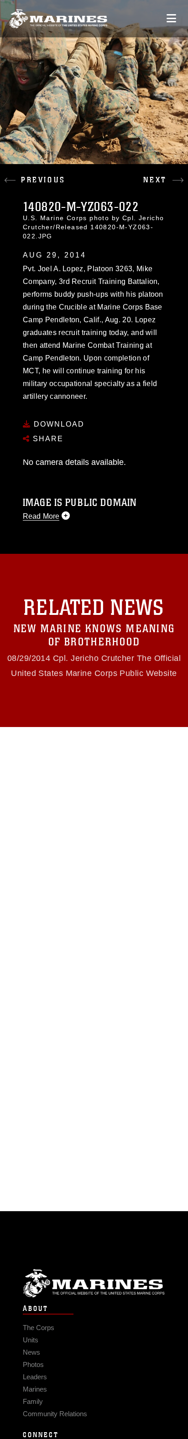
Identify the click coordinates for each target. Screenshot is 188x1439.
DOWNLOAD (57, 424)
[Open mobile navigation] (171, 18)
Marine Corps (94, 1283)
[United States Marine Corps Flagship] (58, 18)
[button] (47, 173)
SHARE (46, 439)
